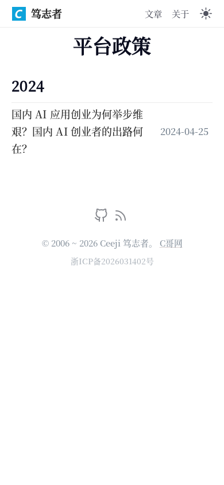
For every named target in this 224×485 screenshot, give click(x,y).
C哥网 (171, 243)
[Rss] (121, 217)
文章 (153, 13)
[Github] (102, 217)
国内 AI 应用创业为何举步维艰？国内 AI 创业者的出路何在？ (77, 130)
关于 (180, 13)
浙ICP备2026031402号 (112, 261)
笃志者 (46, 13)
